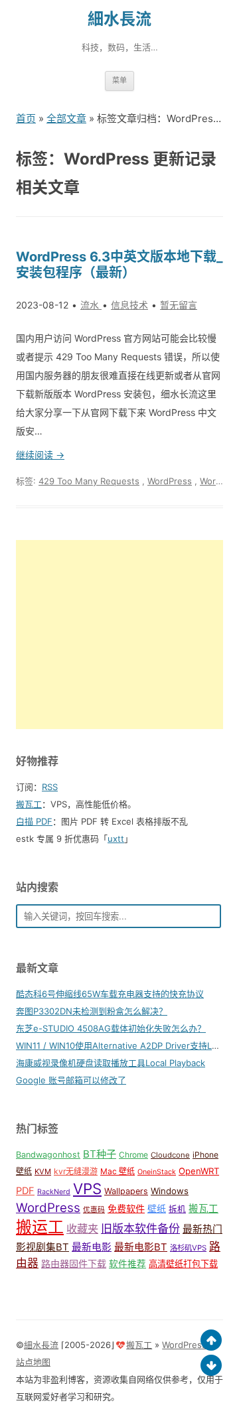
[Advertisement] (119, 634)
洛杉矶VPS (188, 1247)
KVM (43, 1171)
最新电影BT (140, 1247)
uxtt (116, 838)
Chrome (133, 1155)
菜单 (119, 80)
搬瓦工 (29, 804)
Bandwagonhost (48, 1155)
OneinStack (156, 1172)
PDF (25, 1191)
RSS (50, 786)
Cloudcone (170, 1155)
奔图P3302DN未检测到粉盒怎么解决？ (91, 1011)
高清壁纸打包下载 (183, 1263)
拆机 (177, 1209)
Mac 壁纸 (117, 1171)
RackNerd (53, 1191)
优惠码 (94, 1209)
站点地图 (33, 1362)
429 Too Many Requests (89, 481)
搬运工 (40, 1227)
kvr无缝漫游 (76, 1171)
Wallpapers (126, 1191)
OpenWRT (199, 1171)
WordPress (169, 481)
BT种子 (99, 1154)
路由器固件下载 (73, 1263)
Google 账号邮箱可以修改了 (71, 1080)
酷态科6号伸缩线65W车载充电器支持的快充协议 (110, 993)
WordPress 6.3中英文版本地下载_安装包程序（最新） (119, 265)
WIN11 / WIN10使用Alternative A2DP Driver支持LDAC (123, 1045)
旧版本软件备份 (140, 1228)
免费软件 (126, 1208)
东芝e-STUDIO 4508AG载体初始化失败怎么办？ (111, 1028)
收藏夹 (82, 1228)
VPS (87, 1188)
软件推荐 (127, 1263)
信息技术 (129, 304)
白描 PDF (34, 821)
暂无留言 (178, 304)
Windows (170, 1190)
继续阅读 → (40, 454)
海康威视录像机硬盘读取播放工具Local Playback (110, 1062)
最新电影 (92, 1247)
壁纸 (156, 1208)
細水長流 (119, 19)
